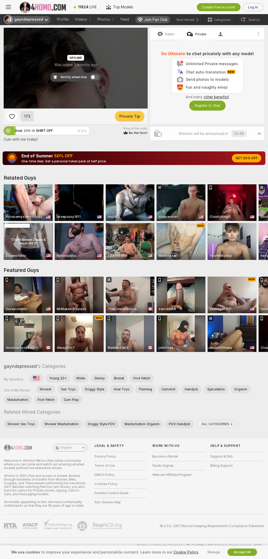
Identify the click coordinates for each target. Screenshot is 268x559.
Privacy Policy (105, 456)
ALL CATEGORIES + (217, 424)
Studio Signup (163, 465)
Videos (83, 19)
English (66, 447)
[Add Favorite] (12, 116)
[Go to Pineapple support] (82, 526)
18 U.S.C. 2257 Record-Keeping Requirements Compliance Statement (211, 526)
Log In (253, 7)
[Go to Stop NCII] (107, 526)
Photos (105, 19)
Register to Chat (207, 105)
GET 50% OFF (247, 158)
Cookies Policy (106, 484)
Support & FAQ (221, 456)
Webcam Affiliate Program (172, 475)
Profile (63, 19)
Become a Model (165, 456)
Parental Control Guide (111, 493)
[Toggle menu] (8, 7)
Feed (124, 19)
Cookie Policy (186, 552)
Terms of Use (104, 465)
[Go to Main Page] (43, 7)
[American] (36, 378)
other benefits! (216, 97)
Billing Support (221, 465)
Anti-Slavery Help (107, 502)
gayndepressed (20, 366)
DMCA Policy (104, 475)
